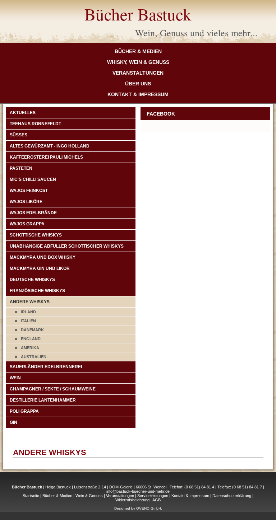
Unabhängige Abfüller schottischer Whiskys (67, 246)
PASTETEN (21, 168)
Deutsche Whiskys (32, 279)
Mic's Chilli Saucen (33, 179)
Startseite (31, 495)
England (31, 339)
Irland (28, 312)
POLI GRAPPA (24, 411)
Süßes (18, 134)
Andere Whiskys (30, 301)
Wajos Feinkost (29, 190)
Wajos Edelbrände (33, 212)
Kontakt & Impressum (138, 94)
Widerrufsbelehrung (132, 500)
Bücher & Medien (138, 51)
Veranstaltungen (138, 73)
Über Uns (138, 83)
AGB (156, 500)
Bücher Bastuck (138, 14)
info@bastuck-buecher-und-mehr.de (138, 491)
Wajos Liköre (26, 201)
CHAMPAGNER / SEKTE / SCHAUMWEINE (53, 389)
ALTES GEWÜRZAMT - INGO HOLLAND (49, 146)
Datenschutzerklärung (231, 495)
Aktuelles (23, 112)
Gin (13, 422)
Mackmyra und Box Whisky (42, 257)
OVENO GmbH (148, 508)
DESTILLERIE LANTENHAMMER (43, 400)
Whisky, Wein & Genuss (138, 62)
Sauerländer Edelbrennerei (46, 366)
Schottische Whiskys (36, 235)
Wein (15, 377)
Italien (28, 321)
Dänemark (32, 330)
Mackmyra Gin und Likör (40, 268)
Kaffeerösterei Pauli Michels (46, 157)
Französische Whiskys (37, 290)
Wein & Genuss (89, 495)
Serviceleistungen (152, 495)
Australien (33, 357)
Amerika (30, 348)
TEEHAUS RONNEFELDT (35, 123)
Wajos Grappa (27, 223)
